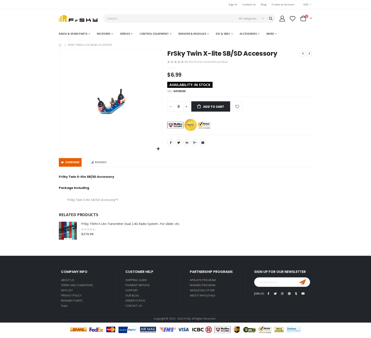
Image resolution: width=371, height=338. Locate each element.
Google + (194, 142)
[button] (158, 149)
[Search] (271, 18)
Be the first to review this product (206, 62)
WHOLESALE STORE (202, 290)
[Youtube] (303, 293)
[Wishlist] (292, 18)
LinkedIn (186, 142)
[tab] (70, 162)
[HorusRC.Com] (78, 18)
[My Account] (282, 18)
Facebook (170, 142)
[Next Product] (309, 54)
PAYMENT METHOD (137, 285)
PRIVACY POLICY (71, 295)
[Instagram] (282, 293)
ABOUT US (68, 280)
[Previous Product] (303, 54)
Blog (263, 4)
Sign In (233, 4)
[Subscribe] (302, 282)
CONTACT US (133, 306)
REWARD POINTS (72, 300)
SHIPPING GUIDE (136, 280)
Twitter (178, 142)
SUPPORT (131, 290)
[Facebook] (268, 293)
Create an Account (283, 4)
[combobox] (189, 18)
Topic (64, 306)
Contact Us (249, 4)
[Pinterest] (289, 293)
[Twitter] (275, 293)
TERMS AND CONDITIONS (77, 285)
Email (202, 142)
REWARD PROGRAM (202, 285)
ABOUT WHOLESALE (202, 295)
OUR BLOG (132, 295)
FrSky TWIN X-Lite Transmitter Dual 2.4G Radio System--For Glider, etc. (130, 224)
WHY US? (67, 290)
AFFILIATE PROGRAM (203, 280)
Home (60, 45)
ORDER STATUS (135, 300)
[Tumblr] (296, 293)
